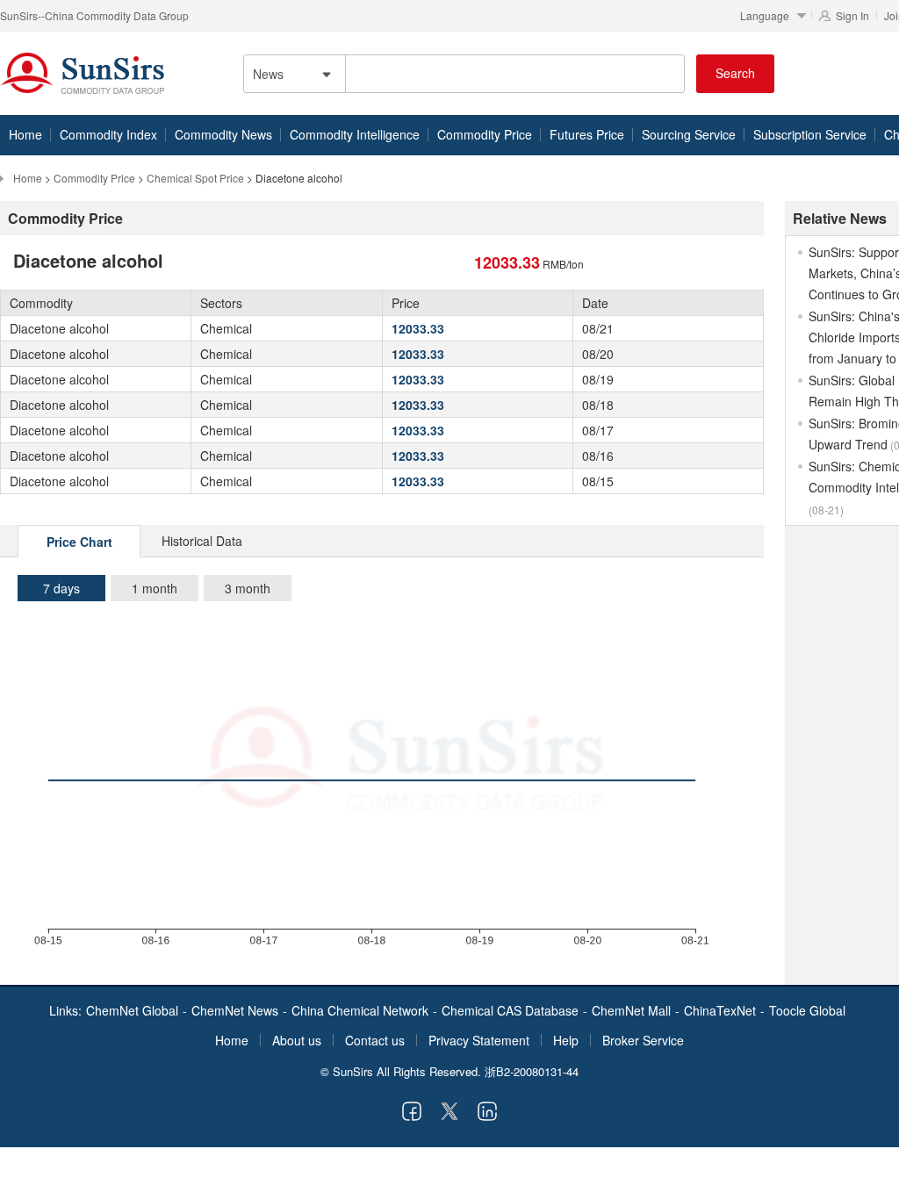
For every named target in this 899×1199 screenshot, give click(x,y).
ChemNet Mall (631, 1010)
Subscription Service (810, 134)
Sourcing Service (689, 134)
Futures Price (587, 134)
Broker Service (643, 1040)
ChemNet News (234, 1010)
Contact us (375, 1040)
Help (566, 1040)
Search (735, 73)
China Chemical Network (359, 1010)
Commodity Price (484, 134)
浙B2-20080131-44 (532, 1071)
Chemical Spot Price (195, 177)
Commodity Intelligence (355, 134)
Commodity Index (108, 134)
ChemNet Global (132, 1010)
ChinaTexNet (720, 1010)
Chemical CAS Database (510, 1010)
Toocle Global (807, 1010)
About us (296, 1040)
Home (25, 134)
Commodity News (223, 134)
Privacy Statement (478, 1040)
